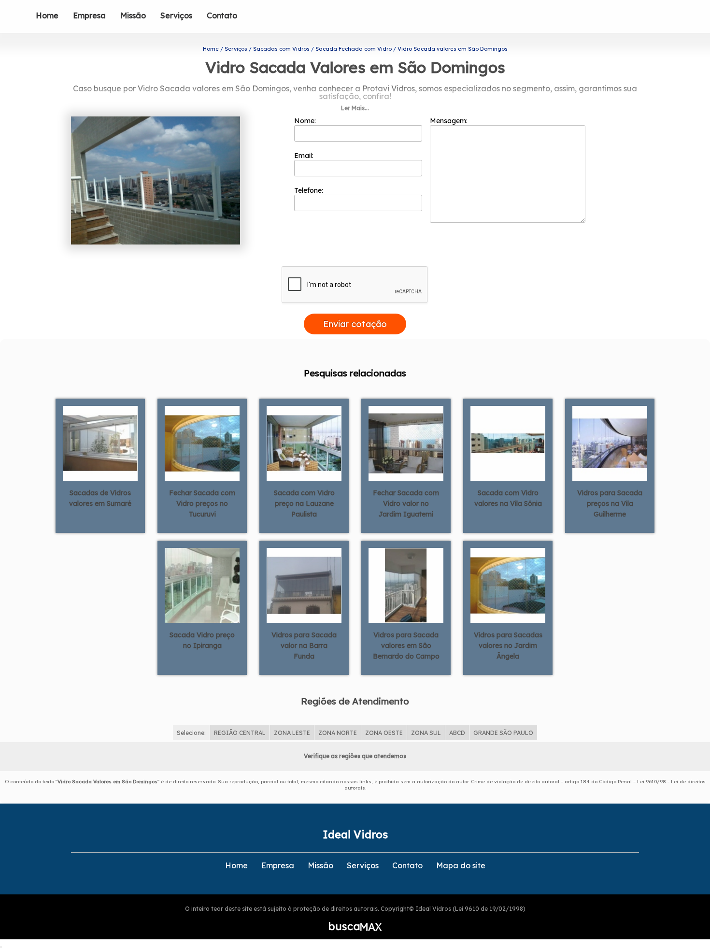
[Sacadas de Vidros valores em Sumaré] (100, 442)
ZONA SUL (426, 732)
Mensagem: (449, 120)
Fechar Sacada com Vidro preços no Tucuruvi (202, 503)
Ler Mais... (355, 108)
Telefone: (309, 190)
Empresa (89, 15)
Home (47, 15)
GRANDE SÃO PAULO (503, 732)
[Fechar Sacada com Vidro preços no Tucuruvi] (202, 442)
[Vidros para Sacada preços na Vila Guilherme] (609, 442)
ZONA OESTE (384, 732)
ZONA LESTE (292, 732)
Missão (133, 15)
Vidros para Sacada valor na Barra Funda (304, 646)
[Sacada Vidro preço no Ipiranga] (202, 585)
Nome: (306, 120)
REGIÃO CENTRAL (240, 732)
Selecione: (191, 732)
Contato (222, 15)
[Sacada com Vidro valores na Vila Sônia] (508, 442)
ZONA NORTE (337, 732)
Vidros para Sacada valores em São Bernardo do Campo (406, 646)
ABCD (457, 732)
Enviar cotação (355, 324)
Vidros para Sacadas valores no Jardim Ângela (508, 646)
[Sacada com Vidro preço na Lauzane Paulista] (304, 442)
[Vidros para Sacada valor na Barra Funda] (304, 585)
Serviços (176, 15)
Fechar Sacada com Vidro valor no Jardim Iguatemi (406, 503)
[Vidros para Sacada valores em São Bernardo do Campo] (406, 585)
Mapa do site (460, 865)
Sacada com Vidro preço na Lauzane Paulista (304, 503)
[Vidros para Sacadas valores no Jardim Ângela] (508, 585)
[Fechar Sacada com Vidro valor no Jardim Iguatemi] (406, 442)
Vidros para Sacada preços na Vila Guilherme (609, 503)
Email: (304, 155)
